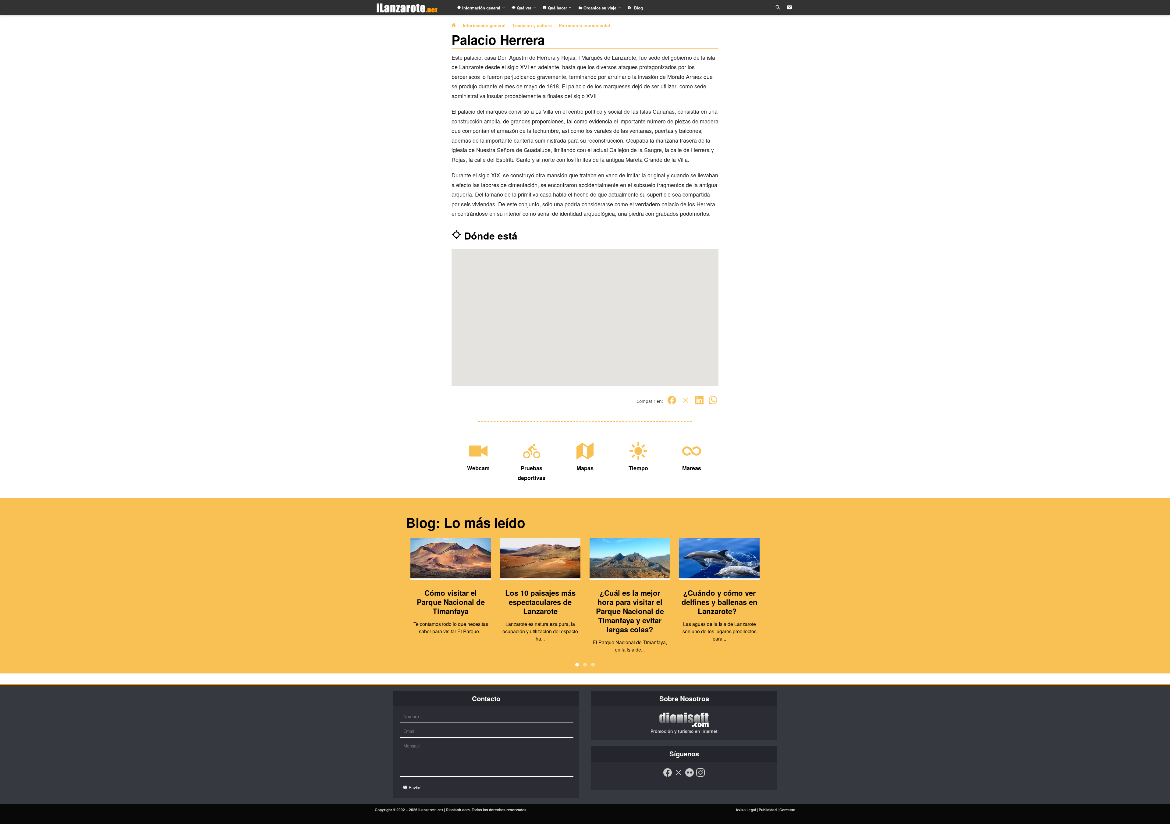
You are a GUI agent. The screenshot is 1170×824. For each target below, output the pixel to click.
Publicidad (768, 809)
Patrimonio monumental (584, 25)
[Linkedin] (699, 403)
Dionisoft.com (458, 809)
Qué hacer (557, 8)
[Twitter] (685, 403)
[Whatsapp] (713, 403)
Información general (481, 8)
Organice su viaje (600, 8)
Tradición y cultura (532, 25)
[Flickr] (689, 775)
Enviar (414, 787)
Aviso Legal (746, 809)
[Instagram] (700, 775)
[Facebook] (672, 403)
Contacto (787, 809)
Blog (637, 8)
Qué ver (524, 8)
